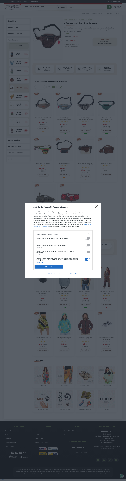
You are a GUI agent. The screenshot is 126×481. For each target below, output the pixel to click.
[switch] (87, 238)
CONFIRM (48, 267)
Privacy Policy (74, 274)
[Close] (97, 207)
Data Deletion (52, 274)
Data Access (63, 274)
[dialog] (63, 240)
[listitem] (63, 234)
